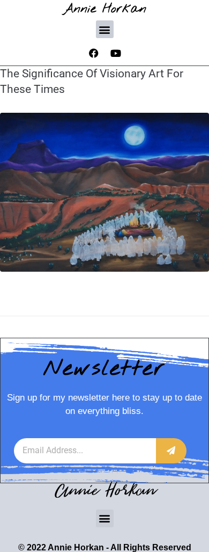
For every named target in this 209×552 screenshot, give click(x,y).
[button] (105, 29)
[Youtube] (115, 53)
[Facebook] (93, 53)
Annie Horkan (104, 9)
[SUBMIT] (171, 450)
